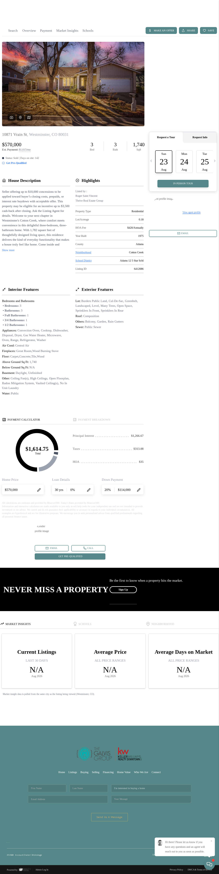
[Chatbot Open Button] (209, 864)
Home (61, 772)
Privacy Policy (176, 869)
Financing (108, 772)
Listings (72, 772)
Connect (156, 772)
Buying (84, 772)
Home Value (124, 772)
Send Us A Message (109, 817)
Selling (95, 772)
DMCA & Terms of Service (200, 869)
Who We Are (141, 772)
